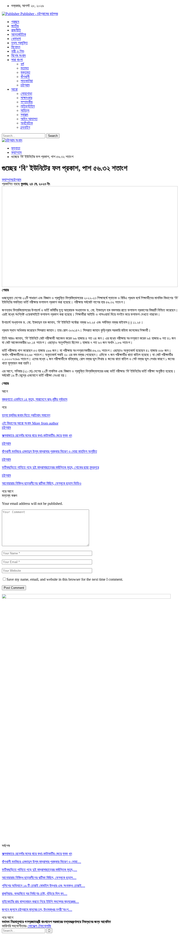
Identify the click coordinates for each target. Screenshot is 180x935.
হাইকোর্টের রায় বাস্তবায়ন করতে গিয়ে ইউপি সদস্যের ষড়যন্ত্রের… (40, 902)
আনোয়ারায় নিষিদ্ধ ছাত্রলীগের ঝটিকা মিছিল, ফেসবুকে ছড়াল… (39, 878)
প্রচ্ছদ (15, 22)
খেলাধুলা (16, 39)
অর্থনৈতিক (27, 123)
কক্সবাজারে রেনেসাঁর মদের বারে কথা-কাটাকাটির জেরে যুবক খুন (37, 854)
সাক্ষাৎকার (26, 98)
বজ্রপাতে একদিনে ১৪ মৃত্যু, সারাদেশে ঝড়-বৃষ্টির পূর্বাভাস (34, 399)
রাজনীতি (16, 30)
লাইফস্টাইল (28, 106)
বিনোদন (15, 47)
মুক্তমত (25, 72)
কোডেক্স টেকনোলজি (39, 926)
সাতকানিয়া (27, 81)
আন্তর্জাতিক (18, 34)
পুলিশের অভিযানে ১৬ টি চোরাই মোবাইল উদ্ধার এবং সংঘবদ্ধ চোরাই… (43, 886)
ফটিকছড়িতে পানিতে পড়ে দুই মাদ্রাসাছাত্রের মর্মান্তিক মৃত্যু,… (39, 870)
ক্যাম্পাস (7, 180)
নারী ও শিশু (17, 51)
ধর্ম (22, 64)
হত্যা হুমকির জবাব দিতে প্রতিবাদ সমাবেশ (26, 415)
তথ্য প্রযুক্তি (19, 43)
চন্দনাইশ (25, 127)
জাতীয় (15, 26)
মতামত (25, 68)
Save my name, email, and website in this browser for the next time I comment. (65, 579)
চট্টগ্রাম (25, 85)
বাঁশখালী (25, 77)
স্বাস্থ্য (24, 115)
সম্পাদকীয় (27, 102)
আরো (14, 89)
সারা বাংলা (17, 60)
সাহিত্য (25, 110)
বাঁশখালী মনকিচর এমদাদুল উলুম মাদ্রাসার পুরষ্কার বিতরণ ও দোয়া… (41, 862)
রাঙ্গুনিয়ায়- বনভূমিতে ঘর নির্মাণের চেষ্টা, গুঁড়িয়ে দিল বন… (34, 894)
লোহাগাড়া (26, 94)
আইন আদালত (29, 119)
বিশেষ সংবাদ (18, 55)
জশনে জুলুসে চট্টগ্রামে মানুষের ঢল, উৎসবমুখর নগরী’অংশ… (37, 910)
